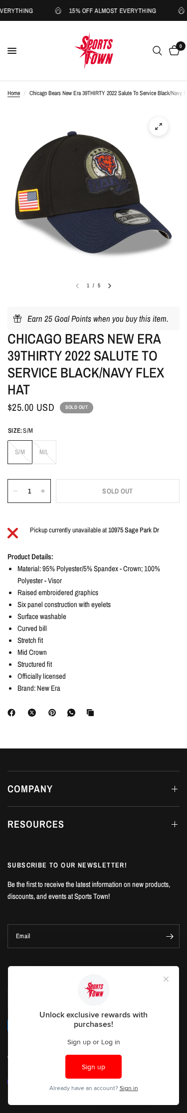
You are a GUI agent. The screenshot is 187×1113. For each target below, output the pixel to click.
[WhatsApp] (73, 713)
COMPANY (30, 788)
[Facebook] (13, 713)
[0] (173, 51)
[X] (34, 713)
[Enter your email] (170, 936)
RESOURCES (35, 824)
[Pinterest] (54, 713)
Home (13, 93)
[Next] (109, 285)
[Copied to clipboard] (92, 713)
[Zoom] (158, 126)
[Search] (157, 51)
